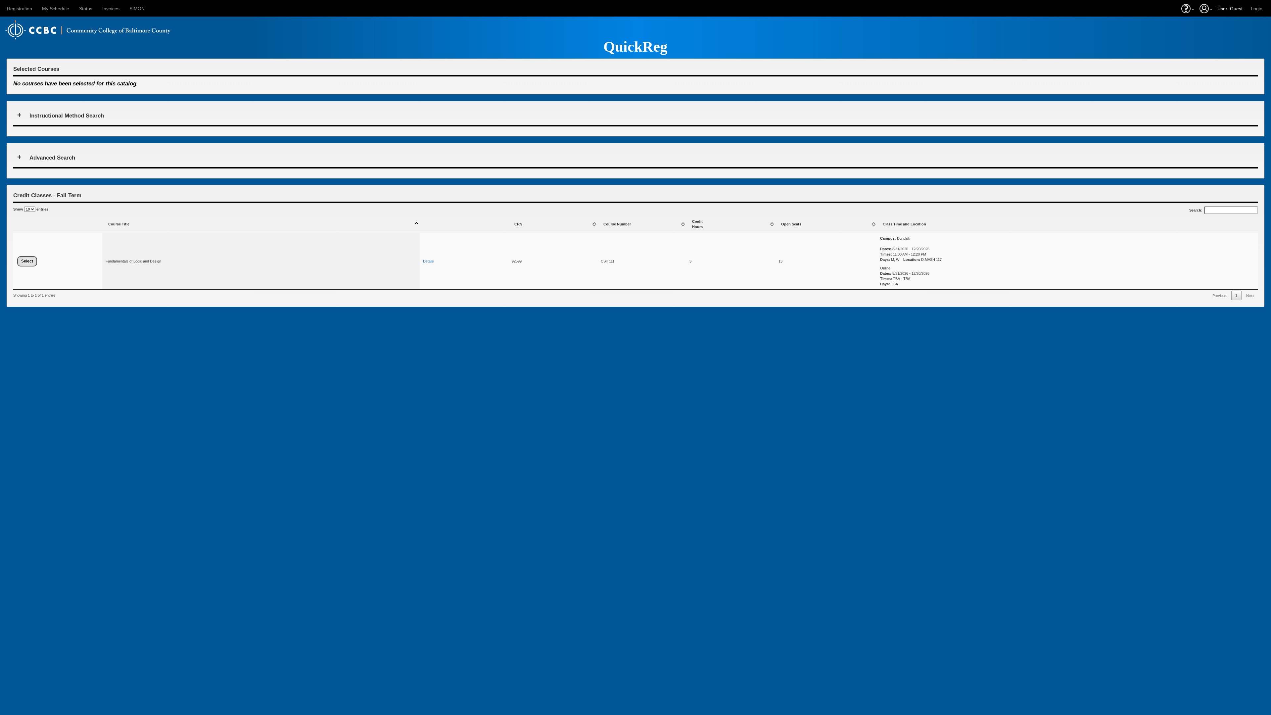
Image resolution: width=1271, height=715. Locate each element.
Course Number (617, 224)
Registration (19, 8)
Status (85, 8)
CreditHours (697, 224)
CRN (518, 224)
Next (1250, 296)
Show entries (30, 209)
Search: (1195, 210)
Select (27, 261)
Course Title (118, 224)
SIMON (137, 8)
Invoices (110, 8)
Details (428, 261)
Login (1256, 8)
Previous (1219, 296)
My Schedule (55, 8)
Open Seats (791, 224)
